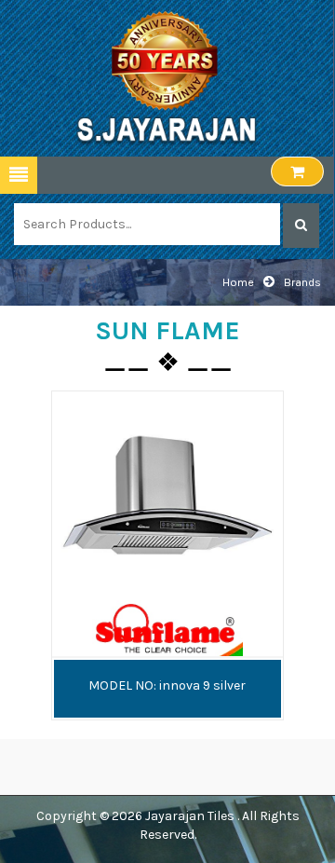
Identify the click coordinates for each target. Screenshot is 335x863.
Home (238, 282)
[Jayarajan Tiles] (167, 77)
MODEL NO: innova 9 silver (167, 685)
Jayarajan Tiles (191, 816)
